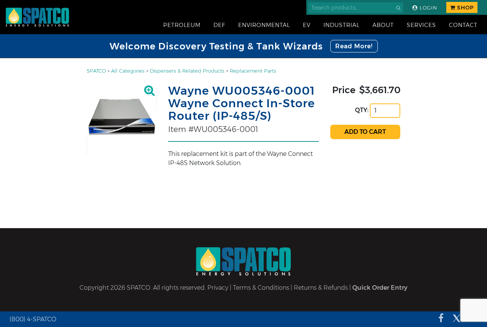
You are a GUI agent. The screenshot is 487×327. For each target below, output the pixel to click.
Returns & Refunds (321, 287)
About (383, 25)
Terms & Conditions (261, 287)
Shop (464, 7)
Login (427, 8)
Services (421, 25)
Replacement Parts (253, 71)
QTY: (362, 110)
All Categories (128, 71)
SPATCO (96, 71)
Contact (463, 25)
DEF (219, 25)
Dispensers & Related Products (187, 71)
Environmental (264, 25)
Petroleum (182, 25)
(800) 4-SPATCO (33, 319)
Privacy (217, 287)
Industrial (341, 25)
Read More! (354, 46)
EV (306, 25)
